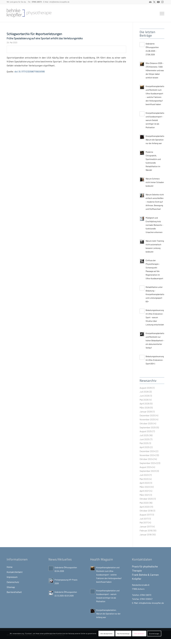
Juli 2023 (144, 475)
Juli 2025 (144, 435)
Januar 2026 (146, 411)
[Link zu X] (154, 2)
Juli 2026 (144, 391)
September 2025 (148, 427)
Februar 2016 (146, 530)
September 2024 (148, 463)
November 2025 (147, 419)
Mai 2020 (144, 502)
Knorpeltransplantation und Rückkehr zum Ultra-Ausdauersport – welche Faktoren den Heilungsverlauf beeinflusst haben (108, 574)
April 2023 (144, 482)
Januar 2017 (145, 526)
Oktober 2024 (146, 459)
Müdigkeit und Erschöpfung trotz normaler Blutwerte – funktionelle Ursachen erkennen (154, 225)
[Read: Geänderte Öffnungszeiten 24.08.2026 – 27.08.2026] (142, 44)
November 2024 (147, 455)
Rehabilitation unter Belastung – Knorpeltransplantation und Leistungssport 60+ (155, 294)
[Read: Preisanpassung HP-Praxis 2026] (50, 580)
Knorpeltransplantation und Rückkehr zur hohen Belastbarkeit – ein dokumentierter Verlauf (155, 340)
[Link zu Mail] (150, 2)
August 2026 (146, 387)
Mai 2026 (144, 399)
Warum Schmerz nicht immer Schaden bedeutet (155, 182)
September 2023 (148, 471)
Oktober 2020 (146, 498)
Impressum (12, 577)
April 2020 (144, 506)
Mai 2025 (144, 443)
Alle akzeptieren (106, 633)
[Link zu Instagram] (162, 2)
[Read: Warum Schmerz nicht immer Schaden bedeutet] (142, 179)
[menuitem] (161, 13)
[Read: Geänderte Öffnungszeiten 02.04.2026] (50, 568)
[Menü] (161, 13)
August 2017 (145, 514)
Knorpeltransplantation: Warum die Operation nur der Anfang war (156, 139)
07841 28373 (37, 2)
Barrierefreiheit (14, 592)
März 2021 (144, 494)
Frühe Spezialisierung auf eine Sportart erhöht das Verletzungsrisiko (45, 38)
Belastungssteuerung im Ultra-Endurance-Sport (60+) (155, 360)
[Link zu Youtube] (158, 2)
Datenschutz (13, 582)
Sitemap (11, 587)
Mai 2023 (144, 479)
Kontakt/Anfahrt (15, 572)
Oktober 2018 (146, 510)
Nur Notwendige (123, 633)
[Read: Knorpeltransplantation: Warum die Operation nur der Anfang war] (142, 137)
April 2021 (144, 490)
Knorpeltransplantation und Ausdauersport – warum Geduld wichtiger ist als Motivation (155, 120)
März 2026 (145, 407)
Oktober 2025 (146, 423)
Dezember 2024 (147, 451)
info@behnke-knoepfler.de (59, 2)
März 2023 (145, 486)
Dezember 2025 (147, 415)
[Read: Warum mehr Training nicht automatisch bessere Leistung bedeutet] (142, 241)
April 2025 (144, 447)
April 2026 (144, 403)
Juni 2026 (144, 395)
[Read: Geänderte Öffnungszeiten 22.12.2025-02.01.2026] (50, 593)
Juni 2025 (144, 439)
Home (9, 567)
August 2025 (146, 431)
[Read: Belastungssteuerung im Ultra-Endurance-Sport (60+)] (142, 357)
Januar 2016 (145, 534)
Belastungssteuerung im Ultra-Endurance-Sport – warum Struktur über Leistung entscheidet (155, 317)
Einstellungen (154, 633)
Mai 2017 (144, 522)
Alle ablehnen (139, 633)
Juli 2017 (144, 518)
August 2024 (146, 467)
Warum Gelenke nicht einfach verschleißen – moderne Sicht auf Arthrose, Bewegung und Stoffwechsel (155, 201)
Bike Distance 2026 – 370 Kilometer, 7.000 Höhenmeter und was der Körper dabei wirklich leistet (155, 70)
